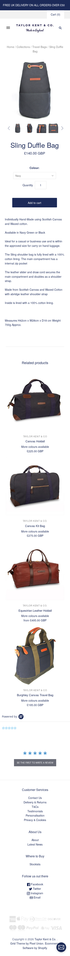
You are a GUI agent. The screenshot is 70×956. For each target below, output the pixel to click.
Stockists (35, 864)
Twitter (36, 889)
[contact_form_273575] (61, 947)
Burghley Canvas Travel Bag (35, 695)
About (35, 840)
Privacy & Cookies (35, 820)
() (55, 14)
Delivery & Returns (35, 802)
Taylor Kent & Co (35, 436)
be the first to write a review (35, 762)
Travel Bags (39, 47)
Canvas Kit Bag (35, 526)
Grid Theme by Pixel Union (26, 943)
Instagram (36, 893)
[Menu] (8, 27)
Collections (23, 47)
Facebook (36, 884)
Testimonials (35, 811)
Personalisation (35, 815)
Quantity (28, 185)
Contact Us (35, 798)
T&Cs (35, 807)
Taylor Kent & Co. (35, 520)
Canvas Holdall (35, 441)
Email (36, 897)
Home (10, 47)
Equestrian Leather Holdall (35, 610)
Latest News (35, 844)
